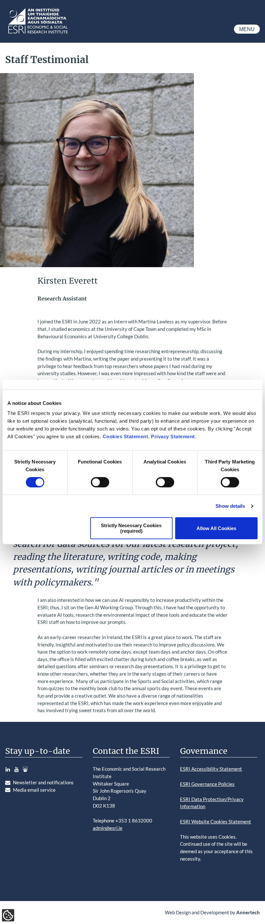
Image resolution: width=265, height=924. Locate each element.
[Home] (37, 34)
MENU (247, 29)
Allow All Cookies (216, 528)
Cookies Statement (125, 436)
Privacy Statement (173, 436)
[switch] (100, 482)
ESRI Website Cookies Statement (215, 821)
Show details (230, 506)
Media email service (34, 790)
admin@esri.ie (107, 828)
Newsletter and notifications (43, 782)
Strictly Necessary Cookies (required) (131, 528)
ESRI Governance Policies (207, 784)
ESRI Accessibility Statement (211, 769)
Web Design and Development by (212, 912)
